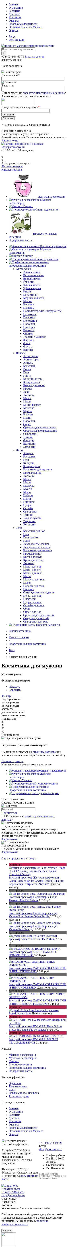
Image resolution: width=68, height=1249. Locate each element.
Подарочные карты (20, 240)
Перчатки (29, 317)
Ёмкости (28, 281)
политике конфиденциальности (24, 1222)
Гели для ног (31, 537)
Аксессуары (23, 268)
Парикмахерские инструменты (42, 310)
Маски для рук (32, 569)
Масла (27, 401)
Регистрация (16, 39)
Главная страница (12, 761)
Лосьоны (28, 395)
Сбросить (14, 689)
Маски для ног (32, 566)
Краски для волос (34, 385)
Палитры (28, 307)
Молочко (28, 408)
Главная (13, 4)
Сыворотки (30, 433)
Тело (19, 527)
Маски (27, 398)
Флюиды (28, 440)
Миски (27, 301)
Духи (12, 1089)
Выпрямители (32, 278)
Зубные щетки (32, 288)
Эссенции (29, 524)
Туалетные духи (19, 1096)
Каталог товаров (12, 166)
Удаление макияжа (34, 336)
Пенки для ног (32, 595)
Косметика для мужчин (37, 469)
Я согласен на (35, 92)
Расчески (28, 330)
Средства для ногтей (36, 618)
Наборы (28, 414)
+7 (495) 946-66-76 (12, 56)
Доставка (14, 14)
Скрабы (28, 508)
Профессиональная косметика (27, 790)
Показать (14, 686)
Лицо (19, 450)
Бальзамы (29, 365)
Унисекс (28, 206)
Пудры (27, 505)
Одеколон (15, 1083)
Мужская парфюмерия (22, 1058)
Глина (27, 375)
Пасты (27, 417)
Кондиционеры (32, 378)
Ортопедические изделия (38, 592)
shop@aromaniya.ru (13, 146)
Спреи (27, 424)
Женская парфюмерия (51, 196)
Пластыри (29, 598)
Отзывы (14, 20)
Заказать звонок (34, 56)
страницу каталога (44, 751)
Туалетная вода (18, 1086)
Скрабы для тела (33, 605)
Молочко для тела (34, 579)
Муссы (27, 411)
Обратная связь (10, 1188)
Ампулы (28, 362)
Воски (27, 369)
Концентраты (31, 382)
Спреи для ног (32, 611)
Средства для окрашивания (40, 430)
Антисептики (31, 272)
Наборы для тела (33, 585)
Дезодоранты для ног (36, 543)
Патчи (27, 498)
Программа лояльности (23, 23)
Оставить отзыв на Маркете (26, 27)
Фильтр (6, 695)
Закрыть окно (9, 140)
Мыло (27, 492)
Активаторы (31, 359)
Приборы (29, 327)
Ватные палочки (33, 275)
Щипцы (28, 349)
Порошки (29, 323)
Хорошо (7, 1230)
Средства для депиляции (38, 615)
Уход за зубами (32, 518)
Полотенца (30, 320)
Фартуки (28, 340)
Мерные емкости (33, 297)
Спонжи (28, 333)
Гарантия (14, 10)
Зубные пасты (32, 285)
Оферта (13, 30)
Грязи (26, 540)
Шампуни (29, 443)
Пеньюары (29, 314)
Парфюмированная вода (24, 1092)
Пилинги (29, 501)
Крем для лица (32, 472)
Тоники (28, 437)
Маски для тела (32, 573)
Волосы (21, 352)
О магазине (16, 7)
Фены (26, 343)
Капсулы (28, 463)
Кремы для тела (33, 560)
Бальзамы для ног (34, 530)
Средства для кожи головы (39, 427)
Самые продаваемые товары (18, 858)
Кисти (27, 291)
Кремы (27, 388)
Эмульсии (29, 446)
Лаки (26, 391)
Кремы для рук (32, 556)
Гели (26, 372)
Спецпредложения (46, 209)
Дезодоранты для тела (36, 547)
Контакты (15, 17)
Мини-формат (32, 404)
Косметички (30, 294)
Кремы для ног (32, 553)
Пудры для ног (32, 602)
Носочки (28, 304)
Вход (12, 36)
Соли (26, 608)
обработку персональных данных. (44, 92)
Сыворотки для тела (35, 621)
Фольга (27, 346)
